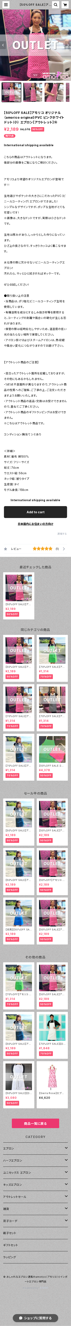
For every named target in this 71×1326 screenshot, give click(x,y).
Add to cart (36, 512)
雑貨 (6, 1209)
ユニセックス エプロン (17, 1172)
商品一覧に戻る (35, 1124)
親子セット (9, 1233)
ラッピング (9, 1257)
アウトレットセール (14, 1196)
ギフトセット (10, 1245)
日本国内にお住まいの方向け (35, 524)
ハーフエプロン (12, 1160)
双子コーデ (10, 1221)
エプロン (8, 1148)
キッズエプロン (12, 1184)
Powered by (31, 1287)
